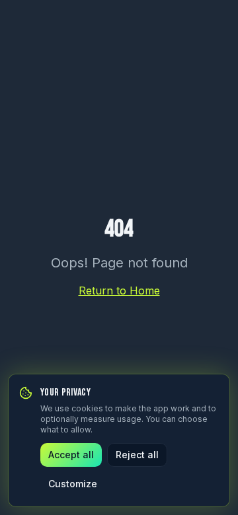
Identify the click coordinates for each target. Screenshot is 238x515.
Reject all (137, 454)
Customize (72, 483)
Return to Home (119, 290)
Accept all (71, 454)
